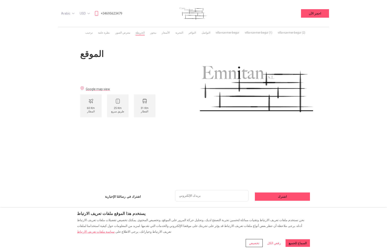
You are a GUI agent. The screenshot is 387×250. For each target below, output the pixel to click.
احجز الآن (315, 13)
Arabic (65, 13)
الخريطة (140, 32)
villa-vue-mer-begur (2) (291, 32)
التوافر (192, 32)
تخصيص (254, 243)
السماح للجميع (298, 243)
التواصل (206, 32)
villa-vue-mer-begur (227, 32)
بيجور (153, 32)
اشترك (282, 196)
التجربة (179, 32)
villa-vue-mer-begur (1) (258, 32)
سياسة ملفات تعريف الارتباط (96, 231)
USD (83, 13)
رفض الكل (274, 243)
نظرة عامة (104, 32)
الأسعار (166, 32)
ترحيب (89, 32)
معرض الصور (122, 32)
